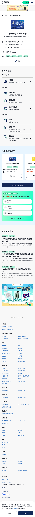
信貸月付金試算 (6, 390)
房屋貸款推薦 (5, 397)
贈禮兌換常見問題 (22, 470)
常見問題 (4, 470)
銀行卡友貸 (21, 378)
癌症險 (3, 435)
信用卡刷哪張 (5, 336)
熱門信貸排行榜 (6, 373)
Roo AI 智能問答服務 (7, 326)
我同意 (26, 513)
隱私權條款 (21, 461)
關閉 (9, 513)
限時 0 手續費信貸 (6, 381)
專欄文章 (4, 454)
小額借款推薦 (5, 404)
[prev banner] (14, 308)
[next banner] (20, 308)
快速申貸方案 (5, 376)
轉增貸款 (20, 373)
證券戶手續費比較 (6, 420)
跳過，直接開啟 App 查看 (17, 218)
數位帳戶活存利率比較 (7, 413)
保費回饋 (20, 350)
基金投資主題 (21, 420)
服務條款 (4, 463)
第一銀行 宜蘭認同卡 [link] (15, 15)
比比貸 (3, 368)
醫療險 (3, 430)
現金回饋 (4, 356)
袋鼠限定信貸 (21, 381)
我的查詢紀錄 (5, 338)
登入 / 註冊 (26, 2)
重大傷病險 (21, 430)
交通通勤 (4, 361)
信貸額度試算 (21, 390)
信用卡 (7, 15)
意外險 (3, 432)
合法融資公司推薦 (6, 407)
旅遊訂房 (20, 348)
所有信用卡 (4, 345)
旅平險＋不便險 (6, 442)
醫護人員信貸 (21, 368)
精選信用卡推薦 (6, 353)
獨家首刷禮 (4, 348)
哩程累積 (20, 358)
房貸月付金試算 (22, 397)
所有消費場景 (21, 361)
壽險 (19, 432)
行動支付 (20, 353)
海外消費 (4, 358)
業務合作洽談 (5, 479)
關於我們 (4, 461)
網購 (19, 345)
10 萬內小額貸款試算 (23, 404)
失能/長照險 (21, 435)
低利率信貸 (4, 378)
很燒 (19, 61)
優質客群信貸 (21, 370)
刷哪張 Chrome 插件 (23, 338)
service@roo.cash (6, 482)
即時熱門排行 (5, 350)
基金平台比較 (5, 423)
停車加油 (20, 356)
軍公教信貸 (4, 383)
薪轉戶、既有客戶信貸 (23, 376)
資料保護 (20, 463)
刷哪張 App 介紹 (22, 336)
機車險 (3, 447)
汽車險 (3, 445)
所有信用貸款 (5, 370)
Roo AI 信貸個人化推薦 (7, 329)
